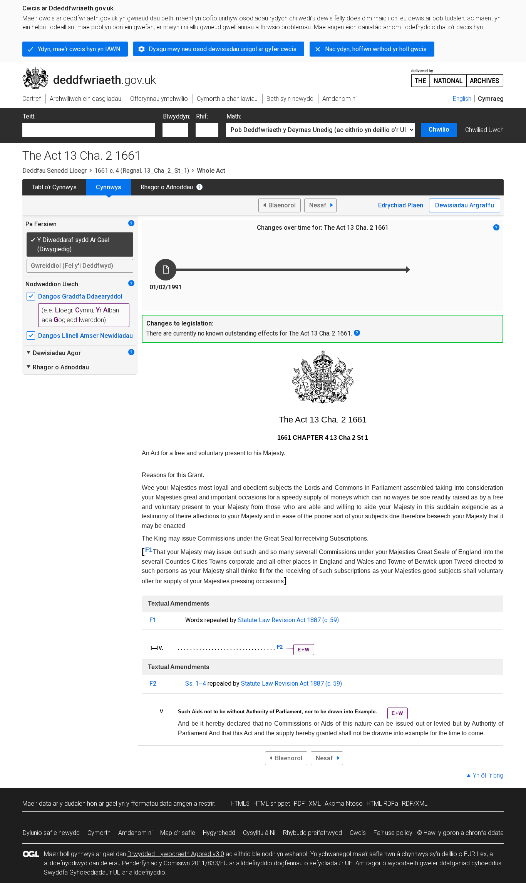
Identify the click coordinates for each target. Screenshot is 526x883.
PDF (299, 803)
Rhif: (202, 116)
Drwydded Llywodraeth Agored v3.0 (175, 854)
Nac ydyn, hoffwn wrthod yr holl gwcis (376, 49)
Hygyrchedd (219, 832)
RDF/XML (414, 803)
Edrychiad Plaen (400, 205)
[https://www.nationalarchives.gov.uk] (457, 75)
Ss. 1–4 (195, 683)
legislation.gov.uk (86, 70)
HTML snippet (271, 803)
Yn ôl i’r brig (488, 775)
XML (315, 803)
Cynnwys (108, 187)
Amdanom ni (135, 832)
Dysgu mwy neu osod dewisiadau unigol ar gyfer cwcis (223, 49)
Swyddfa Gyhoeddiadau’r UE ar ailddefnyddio (104, 872)
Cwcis (358, 832)
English (462, 98)
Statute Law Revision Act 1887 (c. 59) (288, 620)
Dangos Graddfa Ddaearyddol (80, 296)
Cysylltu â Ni (259, 832)
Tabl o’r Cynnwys (54, 187)
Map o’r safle (177, 832)
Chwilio (439, 129)
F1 (148, 550)
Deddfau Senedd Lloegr (54, 170)
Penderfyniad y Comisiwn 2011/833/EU (175, 863)
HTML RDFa (382, 803)
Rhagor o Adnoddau (167, 187)
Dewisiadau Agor (53, 353)
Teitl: (29, 116)
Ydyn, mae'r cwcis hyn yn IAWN (79, 49)
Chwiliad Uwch (484, 130)
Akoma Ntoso (344, 803)
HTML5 (240, 803)
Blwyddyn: (176, 116)
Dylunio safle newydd (51, 832)
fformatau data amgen (161, 803)
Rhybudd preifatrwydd (312, 832)
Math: (233, 116)
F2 (280, 647)
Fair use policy (393, 832)
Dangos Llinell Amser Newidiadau (85, 335)
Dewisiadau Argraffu (464, 205)
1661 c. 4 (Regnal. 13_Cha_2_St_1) (141, 170)
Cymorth (99, 832)
